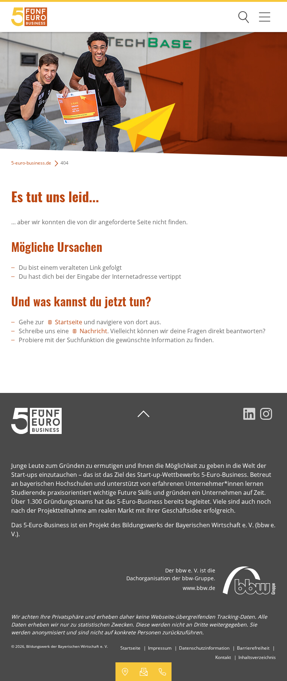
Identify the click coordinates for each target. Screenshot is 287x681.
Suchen (244, 16)
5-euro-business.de (31, 163)
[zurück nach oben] (143, 414)
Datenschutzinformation (204, 648)
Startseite (69, 322)
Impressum (160, 648)
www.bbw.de (199, 587)
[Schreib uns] (143, 671)
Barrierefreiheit (253, 648)
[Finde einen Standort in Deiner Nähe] (124, 671)
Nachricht (93, 331)
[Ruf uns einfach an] (162, 671)
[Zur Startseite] (23, 17)
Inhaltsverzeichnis (257, 657)
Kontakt (223, 657)
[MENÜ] (264, 16)
